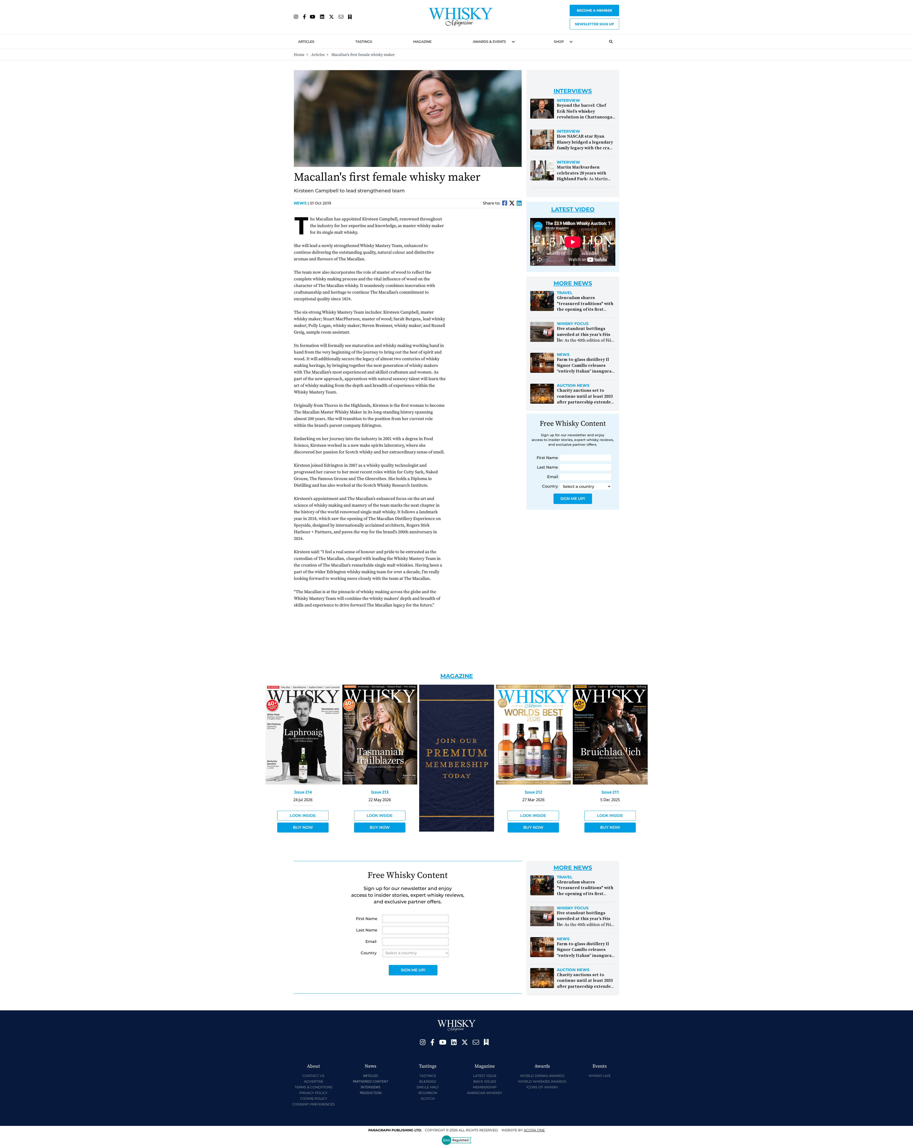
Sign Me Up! (572, 498)
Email (552, 477)
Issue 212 (533, 792)
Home (299, 54)
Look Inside (303, 815)
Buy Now (303, 827)
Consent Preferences (313, 1104)
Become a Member (594, 10)
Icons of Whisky (542, 1087)
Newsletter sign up (594, 24)
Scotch (428, 1098)
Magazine (422, 41)
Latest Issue (484, 1076)
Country (550, 486)
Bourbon (427, 1093)
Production (371, 1092)
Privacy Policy (313, 1093)
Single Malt (428, 1087)
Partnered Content (370, 1081)
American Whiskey (484, 1093)
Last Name (547, 467)
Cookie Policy (313, 1098)
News (301, 203)
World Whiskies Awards (542, 1081)
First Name (547, 457)
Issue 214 (303, 792)
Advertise (313, 1081)
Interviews (370, 1087)
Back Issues (484, 1081)
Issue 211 (610, 792)
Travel (565, 293)
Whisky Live (599, 1076)
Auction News (573, 386)
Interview (568, 100)
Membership (484, 1087)
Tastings (363, 41)
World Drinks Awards (542, 1076)
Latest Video (572, 209)
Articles (306, 41)
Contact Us (313, 1076)
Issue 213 (380, 792)
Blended (427, 1081)
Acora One (534, 1130)
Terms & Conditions (313, 1087)
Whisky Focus (572, 324)
